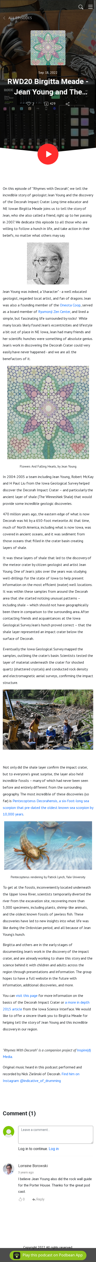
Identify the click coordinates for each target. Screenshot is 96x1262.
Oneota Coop (70, 305)
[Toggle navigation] (90, 6)
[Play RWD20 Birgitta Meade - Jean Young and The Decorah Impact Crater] (48, 154)
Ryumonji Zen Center (54, 311)
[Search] (81, 6)
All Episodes (20, 17)
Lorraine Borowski (33, 1166)
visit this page (27, 995)
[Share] (68, 103)
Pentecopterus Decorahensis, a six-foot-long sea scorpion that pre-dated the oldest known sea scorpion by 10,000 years (48, 807)
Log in (54, 1149)
